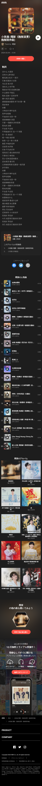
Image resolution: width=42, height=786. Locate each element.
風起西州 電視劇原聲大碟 (31, 562)
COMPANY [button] (7, 737)
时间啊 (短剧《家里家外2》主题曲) (11, 589)
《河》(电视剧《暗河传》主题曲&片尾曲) (31, 589)
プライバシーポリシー (17, 758)
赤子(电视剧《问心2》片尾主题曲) (11, 508)
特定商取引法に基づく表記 (27, 761)
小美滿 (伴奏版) (13, 251)
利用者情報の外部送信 (8, 761)
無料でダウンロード (21, 672)
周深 (14, 44)
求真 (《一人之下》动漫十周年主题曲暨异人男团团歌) (31, 535)
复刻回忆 (10, 481)
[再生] (38, 37)
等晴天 (11, 535)
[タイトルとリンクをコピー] (28, 265)
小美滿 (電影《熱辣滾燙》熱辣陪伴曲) (27, 236)
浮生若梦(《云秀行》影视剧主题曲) (31, 482)
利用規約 (4, 758)
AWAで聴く (21, 58)
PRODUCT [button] (7, 730)
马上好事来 (11, 562)
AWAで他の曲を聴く (21, 632)
